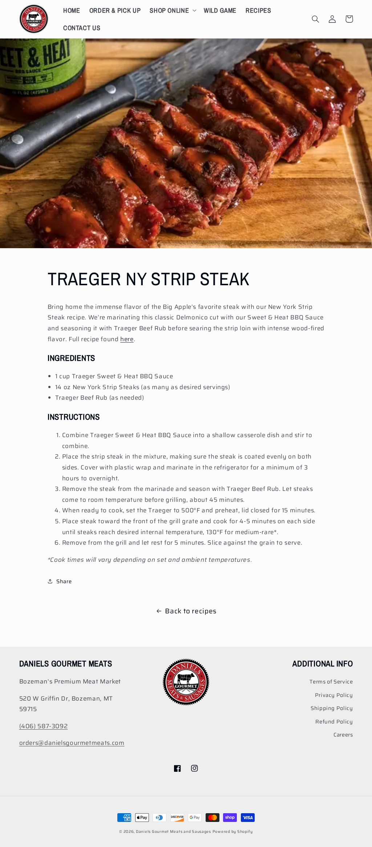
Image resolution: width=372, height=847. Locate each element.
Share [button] (64, 581)
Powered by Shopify (233, 831)
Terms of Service (331, 681)
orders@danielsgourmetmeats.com (72, 742)
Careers (343, 734)
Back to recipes (190, 611)
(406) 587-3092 (43, 726)
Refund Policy (334, 721)
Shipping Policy (332, 708)
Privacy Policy (334, 695)
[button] (172, 10)
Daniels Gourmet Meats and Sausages (173, 831)
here (127, 339)
